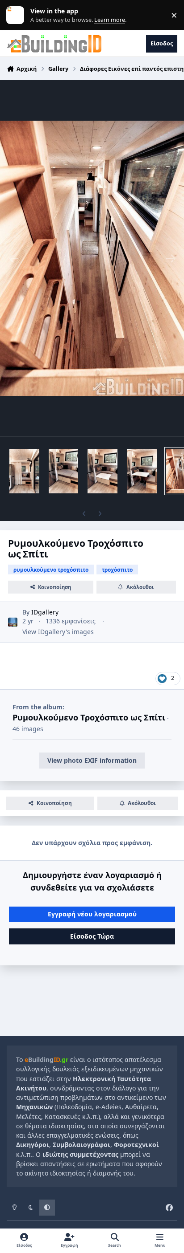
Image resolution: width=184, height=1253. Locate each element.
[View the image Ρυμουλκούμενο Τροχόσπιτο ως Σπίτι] (24, 471)
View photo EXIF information (92, 760)
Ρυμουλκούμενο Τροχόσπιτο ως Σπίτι (89, 717)
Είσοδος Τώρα (92, 936)
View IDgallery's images (58, 631)
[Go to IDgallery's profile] (12, 622)
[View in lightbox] (92, 258)
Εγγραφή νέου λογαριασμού (92, 914)
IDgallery (45, 612)
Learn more (17, 15)
